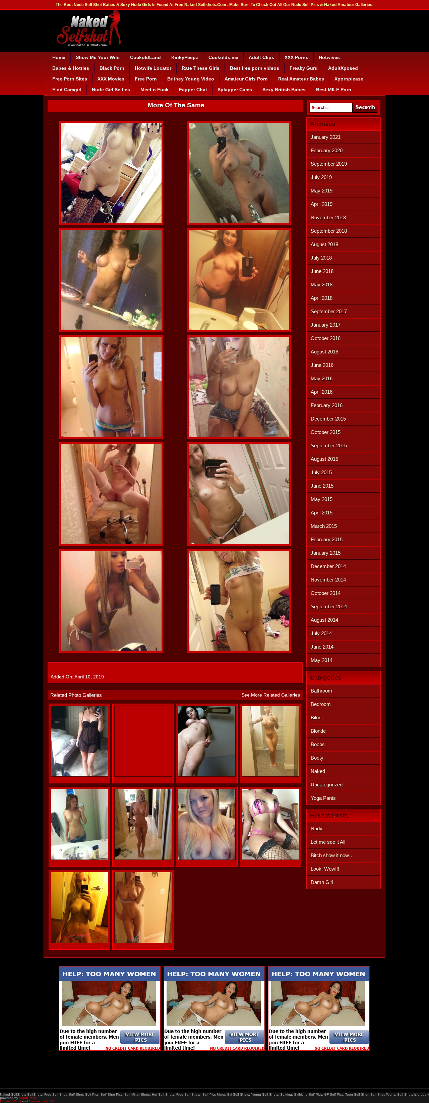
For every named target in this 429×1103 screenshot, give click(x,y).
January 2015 (326, 553)
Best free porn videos (254, 68)
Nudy (316, 828)
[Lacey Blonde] (206, 858)
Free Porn (146, 78)
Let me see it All (328, 842)
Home (58, 57)
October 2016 (326, 338)
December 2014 (328, 566)
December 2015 (328, 419)
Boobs (318, 744)
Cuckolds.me (223, 57)
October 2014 (326, 593)
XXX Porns (296, 57)
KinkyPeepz (184, 57)
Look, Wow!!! (325, 869)
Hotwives (329, 57)
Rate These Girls (201, 68)
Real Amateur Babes (301, 78)
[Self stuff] (270, 858)
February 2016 (327, 405)
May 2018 (321, 284)
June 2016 (322, 365)
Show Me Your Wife (98, 57)
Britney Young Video (190, 78)
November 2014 (328, 580)
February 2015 (327, 539)
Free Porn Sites (69, 78)
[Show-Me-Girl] (79, 775)
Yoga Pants (323, 798)
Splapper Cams (235, 89)
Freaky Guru (304, 68)
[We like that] (79, 941)
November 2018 (328, 217)
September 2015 (329, 445)
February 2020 (327, 150)
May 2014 (321, 660)
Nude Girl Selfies (111, 89)
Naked (318, 771)
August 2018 (324, 244)
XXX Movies (111, 78)
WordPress (27, 1098)
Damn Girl (322, 882)
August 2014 (324, 620)
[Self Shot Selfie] (143, 941)
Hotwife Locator (153, 68)
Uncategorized (327, 784)
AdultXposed (343, 68)
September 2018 (329, 231)
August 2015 (324, 459)
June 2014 (322, 647)
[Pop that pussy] (206, 775)
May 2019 (321, 191)
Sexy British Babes (284, 89)
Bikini (316, 717)
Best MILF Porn (333, 89)
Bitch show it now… (332, 855)
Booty (317, 758)
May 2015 (321, 499)
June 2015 (322, 486)
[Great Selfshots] (270, 775)
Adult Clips (261, 57)
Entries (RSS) (10, 1101)
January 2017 (326, 325)
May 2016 (321, 378)
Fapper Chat (193, 89)
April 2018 (321, 298)
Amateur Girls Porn (246, 78)
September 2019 (329, 164)
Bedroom (321, 704)
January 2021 (326, 137)
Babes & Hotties (70, 68)
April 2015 (321, 512)
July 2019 (321, 177)
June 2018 (322, 271)
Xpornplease (348, 78)
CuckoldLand (145, 57)
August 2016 (324, 351)
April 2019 (321, 204)
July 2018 (321, 258)
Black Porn (112, 68)
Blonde (318, 731)
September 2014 (329, 606)
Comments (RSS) (42, 1101)
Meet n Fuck (154, 89)
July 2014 (321, 633)
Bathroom (321, 691)
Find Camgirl (66, 89)
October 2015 (326, 432)
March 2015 (324, 526)
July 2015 (321, 472)
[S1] (143, 858)
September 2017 (329, 311)
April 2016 (321, 392)
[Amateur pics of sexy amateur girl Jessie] (79, 858)
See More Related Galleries (270, 695)
